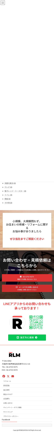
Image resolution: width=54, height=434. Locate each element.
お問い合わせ (7, 403)
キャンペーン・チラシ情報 (12, 407)
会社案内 (6, 399)
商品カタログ (7, 394)
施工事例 (6, 390)
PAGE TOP (50, 418)
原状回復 (6, 386)
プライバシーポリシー (10, 416)
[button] (27, 278)
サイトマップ (7, 412)
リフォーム (7, 381)
